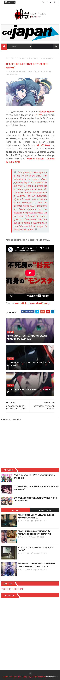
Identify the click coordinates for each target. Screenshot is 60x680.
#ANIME (10, 332)
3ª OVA (38, 114)
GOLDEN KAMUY (12, 74)
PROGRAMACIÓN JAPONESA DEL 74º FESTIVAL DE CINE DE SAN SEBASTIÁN (34, 532)
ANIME (15, 71)
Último (15, 510)
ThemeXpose (51, 677)
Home (8, 58)
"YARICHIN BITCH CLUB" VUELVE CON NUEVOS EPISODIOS (34, 476)
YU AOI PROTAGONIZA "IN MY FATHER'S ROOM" (35, 549)
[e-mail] (54, 2)
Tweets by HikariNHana (12, 588)
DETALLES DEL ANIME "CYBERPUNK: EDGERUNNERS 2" (29, 390)
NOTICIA (15, 58)
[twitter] (50, 2)
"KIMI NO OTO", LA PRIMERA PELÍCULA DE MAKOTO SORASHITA (36, 516)
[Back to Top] (30, 673)
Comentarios (44, 510)
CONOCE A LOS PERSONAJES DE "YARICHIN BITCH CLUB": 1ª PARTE (36, 499)
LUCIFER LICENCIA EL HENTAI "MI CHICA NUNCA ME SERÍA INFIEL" (36, 488)
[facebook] (46, 2)
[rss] (43, 2)
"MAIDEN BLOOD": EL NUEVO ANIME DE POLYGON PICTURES (29, 364)
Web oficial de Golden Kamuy (32, 303)
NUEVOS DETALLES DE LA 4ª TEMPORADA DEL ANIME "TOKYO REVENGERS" (27, 337)
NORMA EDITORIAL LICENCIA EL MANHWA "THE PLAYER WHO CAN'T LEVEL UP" (36, 565)
